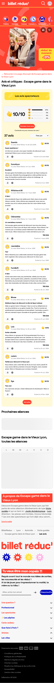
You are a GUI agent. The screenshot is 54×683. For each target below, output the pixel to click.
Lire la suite (7, 521)
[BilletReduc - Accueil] (18, 3)
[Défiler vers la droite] (52, 21)
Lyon (49, 511)
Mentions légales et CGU (14, 660)
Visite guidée (43, 531)
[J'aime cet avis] (7, 156)
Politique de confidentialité (15, 657)
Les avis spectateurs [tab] (27, 96)
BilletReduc (7, 531)
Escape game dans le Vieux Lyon (20, 534)
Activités (29, 531)
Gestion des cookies (12, 672)
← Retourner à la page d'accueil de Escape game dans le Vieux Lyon (27, 75)
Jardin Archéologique (35, 511)
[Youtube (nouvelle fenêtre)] (18, 557)
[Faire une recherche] (43, 3)
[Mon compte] (49, 3)
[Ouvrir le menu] (4, 3)
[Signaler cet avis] (12, 157)
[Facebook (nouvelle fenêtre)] (7, 557)
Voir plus (46, 235)
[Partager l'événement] (43, 30)
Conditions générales (13, 653)
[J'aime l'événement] (49, 30)
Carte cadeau (8, 623)
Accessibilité (9, 669)
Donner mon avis (27, 126)
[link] (6, 20)
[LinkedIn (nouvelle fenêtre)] (40, 557)
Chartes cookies (11, 663)
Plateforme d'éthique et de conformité (19, 666)
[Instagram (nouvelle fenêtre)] (29, 557)
